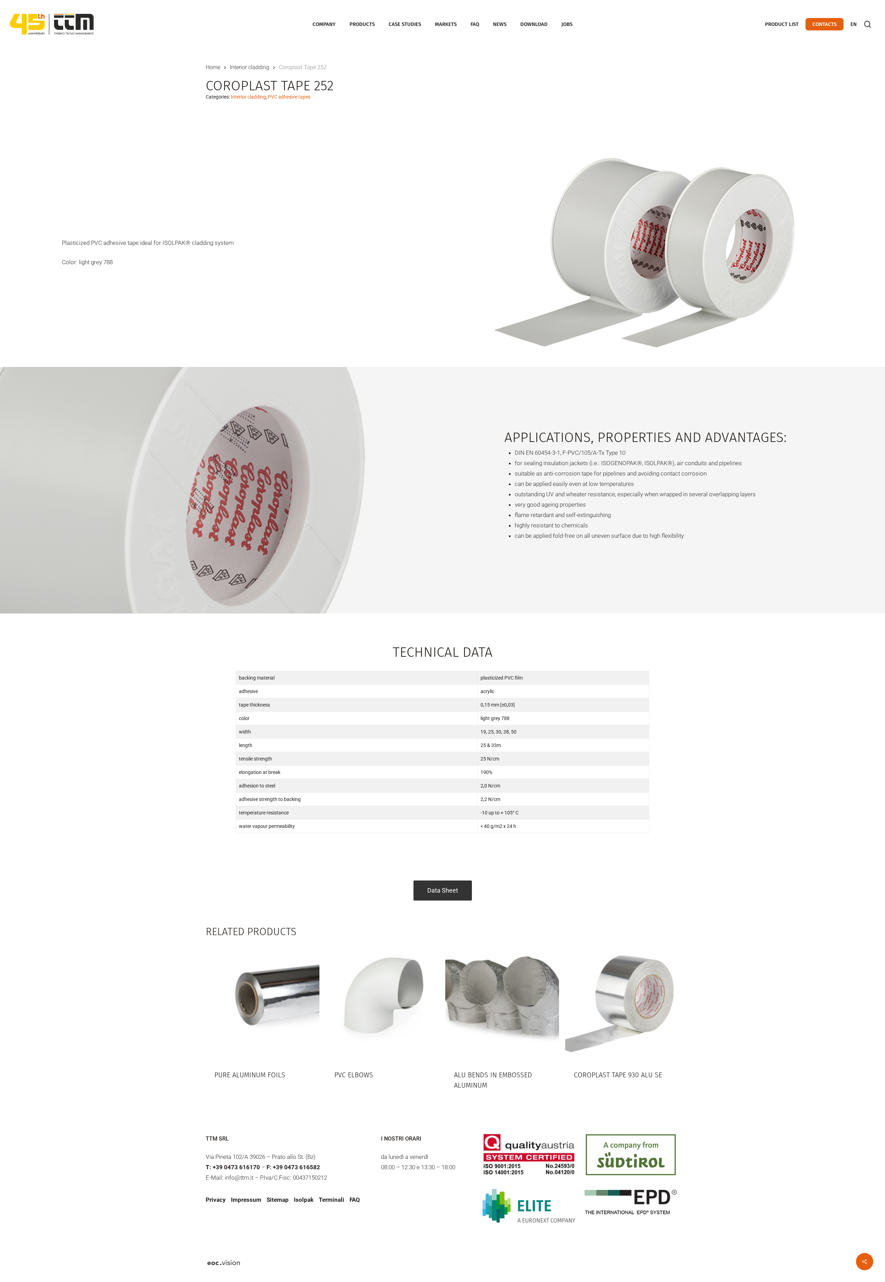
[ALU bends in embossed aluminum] (502, 1002)
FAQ (355, 1199)
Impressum (246, 1199)
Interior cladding (249, 67)
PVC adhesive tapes (289, 97)
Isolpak (304, 1199)
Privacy (216, 1199)
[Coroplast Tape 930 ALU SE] (622, 1002)
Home (213, 67)
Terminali (331, 1199)
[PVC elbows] (382, 1002)
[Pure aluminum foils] (262, 1002)
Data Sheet (442, 890)
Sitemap (278, 1199)
